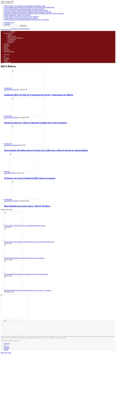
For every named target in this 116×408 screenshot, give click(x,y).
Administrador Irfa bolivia (11, 89)
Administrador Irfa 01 (10, 173)
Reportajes (10, 42)
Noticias (6, 44)
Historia (9, 34)
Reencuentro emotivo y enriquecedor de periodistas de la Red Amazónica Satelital (26, 10)
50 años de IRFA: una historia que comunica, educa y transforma (21, 16)
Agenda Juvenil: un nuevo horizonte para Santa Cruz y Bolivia (21, 18)
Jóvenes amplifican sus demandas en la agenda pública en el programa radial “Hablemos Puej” (29, 7)
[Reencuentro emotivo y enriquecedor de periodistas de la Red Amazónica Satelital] (13, 272)
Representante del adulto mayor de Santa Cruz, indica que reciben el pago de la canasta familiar (46, 150)
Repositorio (7, 50)
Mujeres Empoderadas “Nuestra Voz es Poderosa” (17, 15)
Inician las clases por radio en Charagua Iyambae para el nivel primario (35, 123)
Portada (13, 31)
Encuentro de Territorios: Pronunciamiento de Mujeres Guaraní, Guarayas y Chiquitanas (27, 12)
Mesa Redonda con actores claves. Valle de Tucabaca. (27, 206)
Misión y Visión (11, 36)
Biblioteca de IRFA (9, 51)
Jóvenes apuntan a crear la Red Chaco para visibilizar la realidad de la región (24, 6)
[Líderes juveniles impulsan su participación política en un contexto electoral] (13, 256)
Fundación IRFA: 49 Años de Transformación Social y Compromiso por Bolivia (38, 95)
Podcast (6, 48)
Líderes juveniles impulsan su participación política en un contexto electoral (24, 9)
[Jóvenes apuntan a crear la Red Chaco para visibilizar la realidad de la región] (13, 224)
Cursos (6, 47)
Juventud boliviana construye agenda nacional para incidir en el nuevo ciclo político (26, 19)
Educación (7, 45)
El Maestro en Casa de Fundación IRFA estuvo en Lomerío (29, 178)
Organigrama (11, 41)
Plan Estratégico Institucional (15, 38)
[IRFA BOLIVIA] (6, 29)
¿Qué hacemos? (11, 39)
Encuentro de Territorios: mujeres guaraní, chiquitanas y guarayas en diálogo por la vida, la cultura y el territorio (34, 13)
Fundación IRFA (8, 33)
